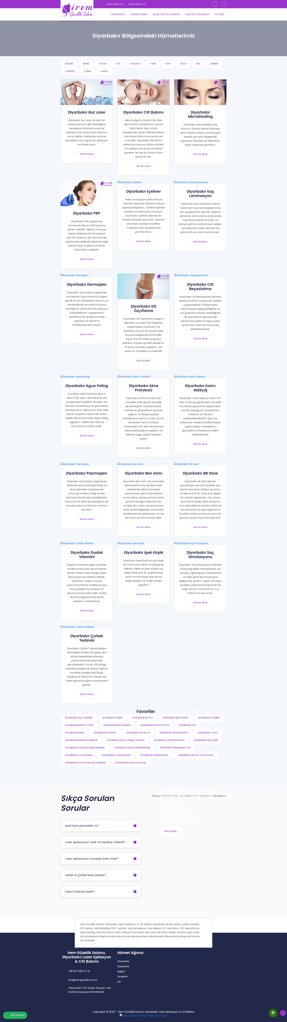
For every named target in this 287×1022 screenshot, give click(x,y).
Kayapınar (123, 966)
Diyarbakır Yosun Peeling (116, 755)
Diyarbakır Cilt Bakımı (143, 112)
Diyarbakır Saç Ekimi (206, 740)
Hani (153, 63)
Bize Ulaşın (171, 831)
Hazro (104, 71)
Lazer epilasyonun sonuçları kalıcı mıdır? (91, 858)
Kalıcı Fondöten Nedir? (80, 891)
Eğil (198, 63)
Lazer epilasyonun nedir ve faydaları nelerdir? (95, 842)
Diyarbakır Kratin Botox (155, 725)
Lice (118, 63)
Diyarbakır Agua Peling (86, 386)
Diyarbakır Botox (142, 717)
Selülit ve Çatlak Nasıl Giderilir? (85, 875)
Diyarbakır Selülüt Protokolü (195, 755)
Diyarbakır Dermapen (87, 284)
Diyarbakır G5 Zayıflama (143, 308)
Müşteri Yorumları (197, 14)
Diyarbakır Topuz (208, 732)
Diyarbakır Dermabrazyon (175, 747)
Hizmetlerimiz (139, 14)
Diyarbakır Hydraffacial (155, 755)
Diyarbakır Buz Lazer (87, 112)
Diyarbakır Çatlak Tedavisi (86, 638)
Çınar (87, 71)
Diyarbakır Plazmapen (86, 473)
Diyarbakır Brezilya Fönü (79, 725)
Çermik (214, 63)
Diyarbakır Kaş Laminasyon (200, 193)
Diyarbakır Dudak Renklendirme (132, 747)
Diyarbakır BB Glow (200, 473)
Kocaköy (135, 63)
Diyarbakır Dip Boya (105, 732)
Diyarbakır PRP (86, 213)
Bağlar (121, 971)
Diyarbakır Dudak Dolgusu (131, 762)
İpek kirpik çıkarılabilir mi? (82, 826)
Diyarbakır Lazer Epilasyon (169, 740)
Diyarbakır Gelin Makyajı (174, 732)
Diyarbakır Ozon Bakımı (78, 755)
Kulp (168, 63)
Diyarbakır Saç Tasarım (78, 717)
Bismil (86, 63)
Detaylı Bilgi (87, 154)
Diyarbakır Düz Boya (138, 732)
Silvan (102, 63)
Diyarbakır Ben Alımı (143, 473)
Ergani (69, 63)
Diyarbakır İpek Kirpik (143, 552)
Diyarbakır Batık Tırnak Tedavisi (125, 740)
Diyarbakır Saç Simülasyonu (200, 554)
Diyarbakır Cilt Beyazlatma (200, 286)
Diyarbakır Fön (187, 725)
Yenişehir (122, 976)
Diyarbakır (123, 961)
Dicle (183, 63)
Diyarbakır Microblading (200, 114)
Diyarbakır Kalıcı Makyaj (200, 388)
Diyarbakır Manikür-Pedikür (81, 740)
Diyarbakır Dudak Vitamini (87, 554)
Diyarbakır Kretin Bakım (117, 725)
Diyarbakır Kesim (74, 732)
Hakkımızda (118, 14)
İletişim (219, 14)
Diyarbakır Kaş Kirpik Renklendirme (85, 747)
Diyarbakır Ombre (112, 717)
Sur (119, 981)
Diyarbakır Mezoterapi (175, 717)
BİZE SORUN (17, 1015)
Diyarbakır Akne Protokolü (143, 388)
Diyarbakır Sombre (209, 717)
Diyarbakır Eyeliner (143, 191)
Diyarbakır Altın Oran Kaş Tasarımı (85, 762)
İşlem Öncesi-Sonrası (166, 14)
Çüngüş (69, 71)
